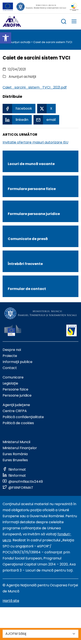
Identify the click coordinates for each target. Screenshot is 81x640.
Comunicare (13, 377)
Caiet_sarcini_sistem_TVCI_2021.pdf (35, 87)
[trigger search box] (63, 22)
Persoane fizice (15, 389)
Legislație (10, 383)
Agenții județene (16, 404)
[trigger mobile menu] (74, 22)
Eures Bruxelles (15, 460)
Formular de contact (27, 288)
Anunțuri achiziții (19, 42)
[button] (5, 38)
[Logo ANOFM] (12, 21)
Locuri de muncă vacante (31, 163)
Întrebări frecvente (25, 263)
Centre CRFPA (15, 410)
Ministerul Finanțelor (20, 447)
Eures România (15, 454)
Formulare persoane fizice (32, 188)
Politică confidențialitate (23, 416)
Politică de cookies (18, 422)
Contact (10, 367)
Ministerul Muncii (16, 441)
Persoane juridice (17, 395)
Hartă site (11, 600)
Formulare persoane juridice (34, 213)
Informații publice (17, 361)
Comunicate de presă (28, 238)
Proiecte (10, 355)
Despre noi (12, 349)
